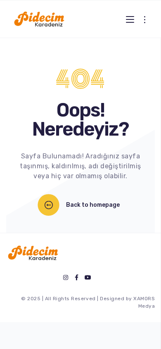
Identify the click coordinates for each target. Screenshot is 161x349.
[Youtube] (88, 277)
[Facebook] (76, 277)
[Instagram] (65, 277)
